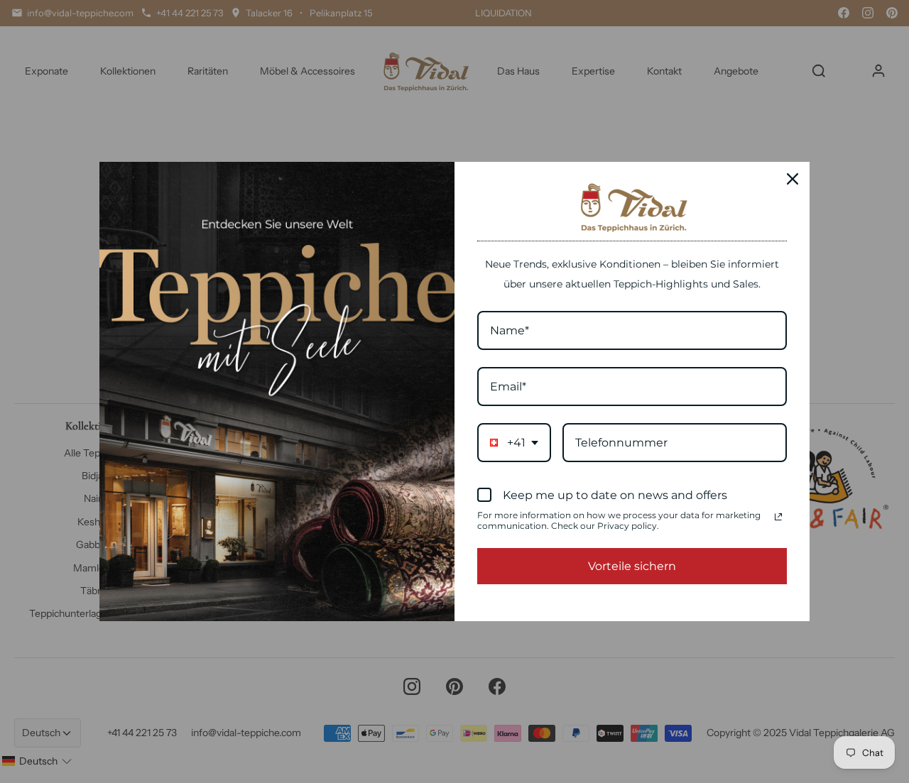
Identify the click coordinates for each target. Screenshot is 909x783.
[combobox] (514, 442)
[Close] (792, 179)
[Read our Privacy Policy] (778, 516)
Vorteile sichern (632, 566)
